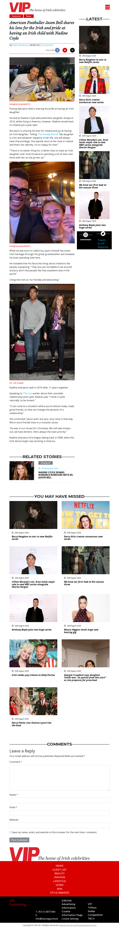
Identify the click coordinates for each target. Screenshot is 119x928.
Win (59, 889)
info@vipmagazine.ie (47, 918)
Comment (15, 761)
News (59, 865)
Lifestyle (59, 881)
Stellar (91, 911)
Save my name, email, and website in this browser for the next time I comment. (54, 832)
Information (69, 907)
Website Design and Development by (78, 925)
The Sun (27, 393)
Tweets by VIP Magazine (103, 243)
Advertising (68, 904)
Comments (48, 45)
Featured (45, 462)
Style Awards (59, 892)
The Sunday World (48, 134)
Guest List (60, 869)
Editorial (67, 900)
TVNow (92, 907)
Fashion (59, 877)
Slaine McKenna (19, 45)
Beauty (60, 873)
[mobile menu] (107, 7)
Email (13, 807)
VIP (90, 904)
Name (13, 794)
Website (13, 819)
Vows (59, 885)
